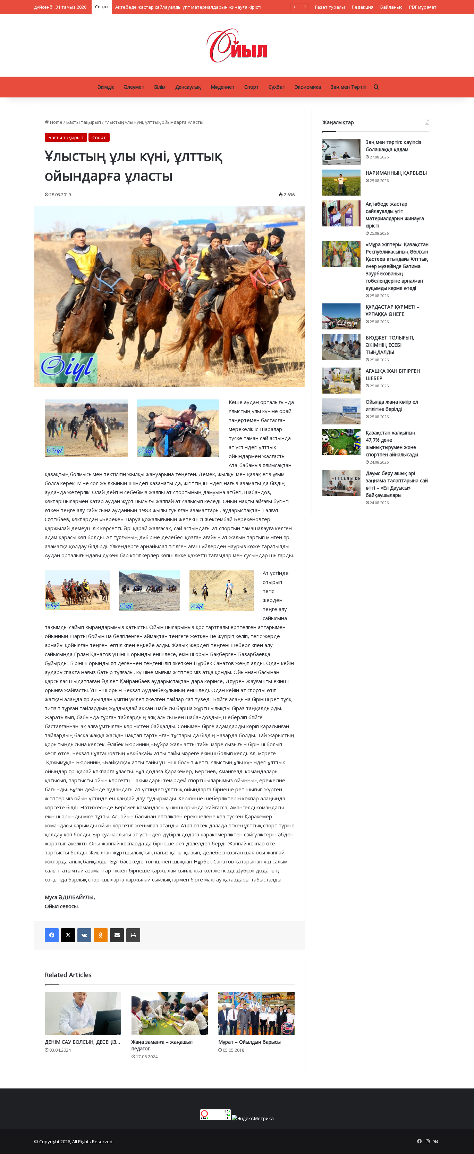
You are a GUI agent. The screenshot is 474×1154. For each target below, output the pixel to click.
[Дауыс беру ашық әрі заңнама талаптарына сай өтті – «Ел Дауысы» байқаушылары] (341, 483)
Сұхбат (277, 87)
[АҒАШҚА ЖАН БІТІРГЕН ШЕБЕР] (341, 381)
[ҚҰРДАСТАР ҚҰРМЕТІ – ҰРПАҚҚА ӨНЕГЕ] (341, 316)
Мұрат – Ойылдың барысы (249, 1042)
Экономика (308, 87)
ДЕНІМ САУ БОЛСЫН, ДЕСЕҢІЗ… (82, 1042)
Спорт (251, 87)
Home (55, 122)
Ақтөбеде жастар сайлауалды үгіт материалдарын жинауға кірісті (188, 7)
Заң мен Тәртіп (348, 87)
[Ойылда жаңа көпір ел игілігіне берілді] (341, 411)
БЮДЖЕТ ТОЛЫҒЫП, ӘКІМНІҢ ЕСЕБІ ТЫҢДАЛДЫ (390, 344)
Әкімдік (106, 87)
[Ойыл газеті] (237, 45)
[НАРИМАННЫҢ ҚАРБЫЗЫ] (341, 183)
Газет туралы (330, 7)
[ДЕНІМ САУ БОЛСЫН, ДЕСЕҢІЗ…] (83, 1013)
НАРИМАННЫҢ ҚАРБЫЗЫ (396, 173)
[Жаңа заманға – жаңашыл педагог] (170, 1013)
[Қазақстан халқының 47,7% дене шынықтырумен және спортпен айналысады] (341, 442)
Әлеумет (134, 87)
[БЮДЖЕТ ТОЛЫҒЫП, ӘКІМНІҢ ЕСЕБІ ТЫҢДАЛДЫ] (341, 347)
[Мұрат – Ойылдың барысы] (256, 1013)
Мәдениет (223, 87)
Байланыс (391, 7)
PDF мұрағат (423, 7)
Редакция (362, 7)
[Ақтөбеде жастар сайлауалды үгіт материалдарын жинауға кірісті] (341, 213)
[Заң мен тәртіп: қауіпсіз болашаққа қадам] (341, 152)
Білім (160, 87)
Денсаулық (188, 87)
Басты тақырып (83, 122)
